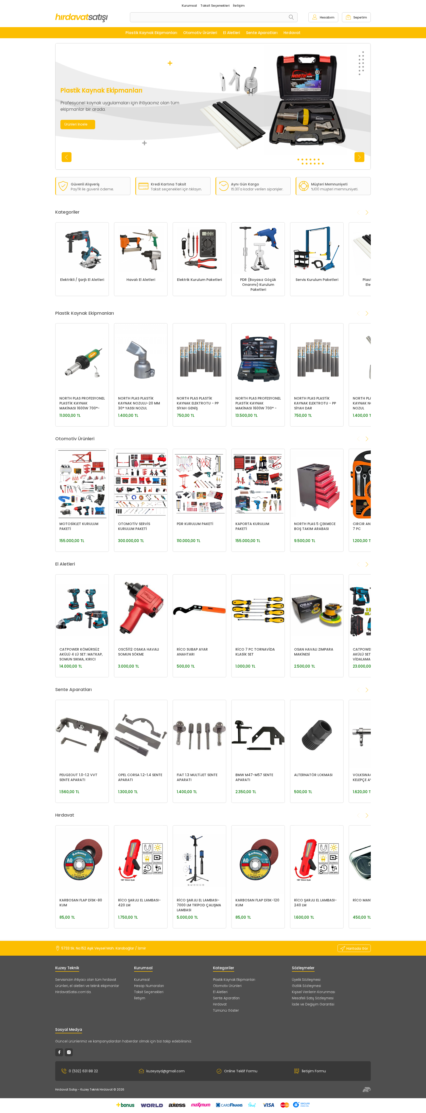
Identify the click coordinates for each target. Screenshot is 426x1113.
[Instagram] (69, 1052)
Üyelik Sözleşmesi (306, 979)
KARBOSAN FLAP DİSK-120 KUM (257, 903)
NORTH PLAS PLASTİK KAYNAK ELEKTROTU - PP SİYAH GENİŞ (198, 403)
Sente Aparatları (226, 998)
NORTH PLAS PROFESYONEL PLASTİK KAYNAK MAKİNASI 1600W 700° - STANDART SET (258, 403)
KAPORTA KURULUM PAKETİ (252, 526)
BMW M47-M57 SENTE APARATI (254, 777)
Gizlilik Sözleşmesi (306, 986)
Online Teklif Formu (240, 1071)
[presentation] (66, 157)
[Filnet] (367, 1089)
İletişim (139, 998)
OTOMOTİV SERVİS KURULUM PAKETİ (134, 526)
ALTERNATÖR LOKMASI (313, 774)
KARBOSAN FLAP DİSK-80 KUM (80, 903)
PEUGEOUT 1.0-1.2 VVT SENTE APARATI (78, 777)
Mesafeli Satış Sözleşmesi (313, 998)
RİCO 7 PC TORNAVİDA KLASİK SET (255, 652)
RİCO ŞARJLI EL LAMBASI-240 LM (315, 903)
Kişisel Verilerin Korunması (313, 992)
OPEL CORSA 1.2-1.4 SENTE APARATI (140, 777)
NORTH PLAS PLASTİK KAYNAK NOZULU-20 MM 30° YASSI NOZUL (139, 403)
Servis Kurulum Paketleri (317, 279)
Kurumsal (142, 979)
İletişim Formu (314, 1071)
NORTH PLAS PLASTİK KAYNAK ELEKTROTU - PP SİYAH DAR (315, 403)
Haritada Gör (357, 948)
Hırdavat (220, 1004)
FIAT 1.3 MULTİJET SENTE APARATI (197, 777)
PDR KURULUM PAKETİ (195, 523)
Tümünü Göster (226, 1010)
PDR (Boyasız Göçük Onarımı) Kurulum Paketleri (258, 284)
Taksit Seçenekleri (148, 992)
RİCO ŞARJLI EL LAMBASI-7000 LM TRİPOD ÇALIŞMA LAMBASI (199, 905)
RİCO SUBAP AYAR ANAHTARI (192, 652)
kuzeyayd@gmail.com (165, 1071)
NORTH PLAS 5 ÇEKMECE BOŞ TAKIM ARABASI (315, 526)
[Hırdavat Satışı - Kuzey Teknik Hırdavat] (92, 17)
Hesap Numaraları (149, 986)
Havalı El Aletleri (140, 279)
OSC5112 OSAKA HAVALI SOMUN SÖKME (138, 652)
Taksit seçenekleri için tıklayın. (176, 189)
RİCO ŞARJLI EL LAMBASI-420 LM (139, 903)
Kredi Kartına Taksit (168, 184)
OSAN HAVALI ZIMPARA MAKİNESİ (313, 652)
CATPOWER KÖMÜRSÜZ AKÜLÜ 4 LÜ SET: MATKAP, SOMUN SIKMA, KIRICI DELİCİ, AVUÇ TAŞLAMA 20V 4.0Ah (81, 654)
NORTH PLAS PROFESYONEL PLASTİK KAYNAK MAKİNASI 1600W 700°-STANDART (82, 403)
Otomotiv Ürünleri (227, 986)
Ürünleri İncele (76, 124)
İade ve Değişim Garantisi (313, 1004)
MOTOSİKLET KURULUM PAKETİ (78, 526)
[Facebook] (59, 1052)
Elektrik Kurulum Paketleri (199, 279)
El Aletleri (220, 992)
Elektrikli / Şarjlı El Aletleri (82, 279)
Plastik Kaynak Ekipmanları (234, 979)
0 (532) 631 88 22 (83, 1071)
